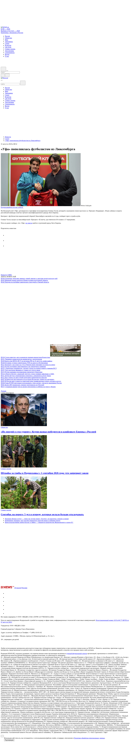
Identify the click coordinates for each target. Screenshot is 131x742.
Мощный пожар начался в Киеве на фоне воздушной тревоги (24, 280)
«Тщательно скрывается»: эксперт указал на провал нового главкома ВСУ (29, 368)
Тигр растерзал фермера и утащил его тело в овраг (20, 370)
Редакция (18, 588)
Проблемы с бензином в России (12, 33)
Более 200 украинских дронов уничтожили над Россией (22, 385)
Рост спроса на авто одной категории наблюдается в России (24, 377)
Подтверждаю (9, 740)
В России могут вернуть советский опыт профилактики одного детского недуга (31, 381)
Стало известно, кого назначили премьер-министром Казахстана (25, 357)
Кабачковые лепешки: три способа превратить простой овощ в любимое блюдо (32, 520)
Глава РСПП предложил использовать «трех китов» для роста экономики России (31, 383)
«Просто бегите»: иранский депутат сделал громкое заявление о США (27, 374)
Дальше (4, 391)
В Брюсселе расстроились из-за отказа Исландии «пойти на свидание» (27, 379)
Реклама (24, 588)
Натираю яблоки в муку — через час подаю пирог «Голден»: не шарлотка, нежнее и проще (37, 519)
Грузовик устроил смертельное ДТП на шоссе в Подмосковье (24, 363)
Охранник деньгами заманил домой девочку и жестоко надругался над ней (29, 278)
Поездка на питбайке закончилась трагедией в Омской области (25, 282)
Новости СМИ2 (6, 275)
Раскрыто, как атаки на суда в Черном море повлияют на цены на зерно (28, 365)
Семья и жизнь (6, 469)
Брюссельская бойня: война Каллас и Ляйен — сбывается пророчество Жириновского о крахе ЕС (39, 522)
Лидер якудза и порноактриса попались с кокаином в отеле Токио (26, 376)
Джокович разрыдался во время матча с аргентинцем (21, 359)
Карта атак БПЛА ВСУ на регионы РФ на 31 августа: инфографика (26, 361)
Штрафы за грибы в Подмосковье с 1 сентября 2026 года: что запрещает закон (44, 473)
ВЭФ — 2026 (5, 29)
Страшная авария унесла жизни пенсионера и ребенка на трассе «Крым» (28, 387)
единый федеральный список (77, 653)
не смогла (28, 223)
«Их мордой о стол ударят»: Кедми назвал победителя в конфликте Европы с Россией (48, 431)
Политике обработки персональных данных (89, 738)
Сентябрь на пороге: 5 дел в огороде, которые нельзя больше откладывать (42, 514)
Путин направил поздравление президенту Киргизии (21, 372)
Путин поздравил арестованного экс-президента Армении (23, 366)
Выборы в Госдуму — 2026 (10, 31)
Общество (4, 427)
